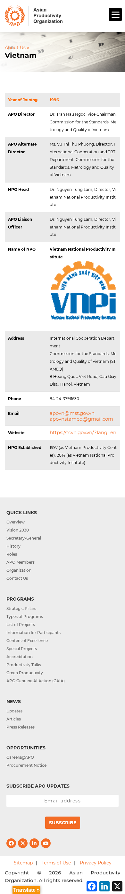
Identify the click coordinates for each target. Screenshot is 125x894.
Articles (13, 719)
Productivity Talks (23, 664)
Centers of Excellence (27, 640)
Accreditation (19, 656)
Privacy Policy (96, 863)
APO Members (20, 562)
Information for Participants (33, 632)
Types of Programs (24, 616)
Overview (15, 522)
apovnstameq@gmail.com (81, 419)
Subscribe (62, 823)
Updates (14, 711)
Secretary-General (23, 538)
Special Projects (21, 648)
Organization (18, 570)
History (13, 546)
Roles (11, 554)
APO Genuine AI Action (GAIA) (35, 680)
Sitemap (23, 863)
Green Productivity (24, 672)
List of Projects (20, 624)
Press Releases (20, 727)
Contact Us (17, 578)
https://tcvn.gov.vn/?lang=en (83, 432)
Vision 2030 (17, 530)
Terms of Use (56, 863)
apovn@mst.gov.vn (72, 413)
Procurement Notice (26, 765)
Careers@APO (20, 757)
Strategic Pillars (21, 608)
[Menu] (115, 14)
